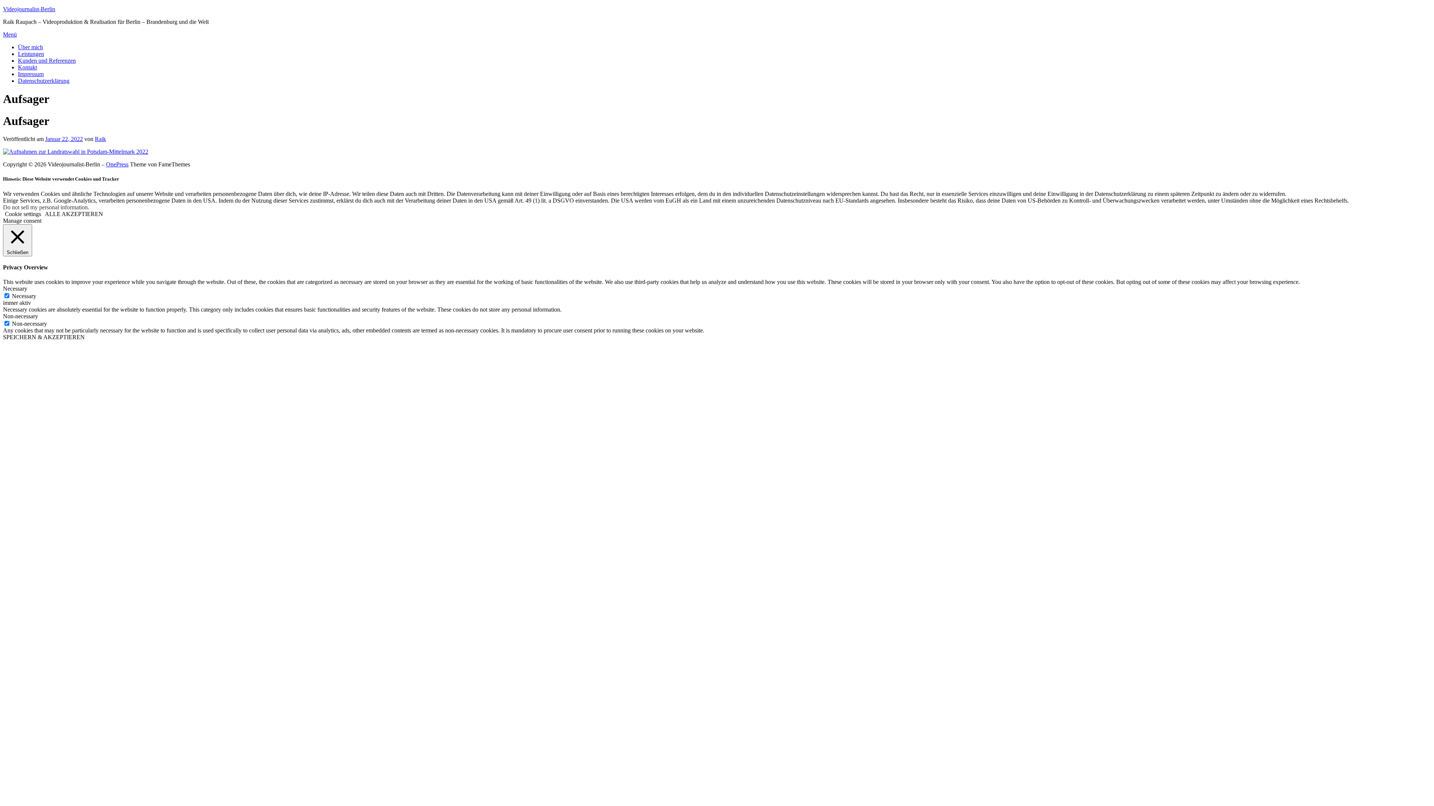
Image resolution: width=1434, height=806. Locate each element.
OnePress (117, 164)
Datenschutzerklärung (43, 81)
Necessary (24, 296)
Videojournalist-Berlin (29, 9)
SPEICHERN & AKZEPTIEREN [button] (44, 337)
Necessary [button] (15, 288)
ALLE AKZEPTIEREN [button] (74, 214)
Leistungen (31, 54)
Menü (10, 34)
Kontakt (27, 67)
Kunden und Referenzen (47, 60)
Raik (100, 139)
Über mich (30, 47)
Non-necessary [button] (20, 316)
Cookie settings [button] (23, 214)
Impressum (31, 74)
